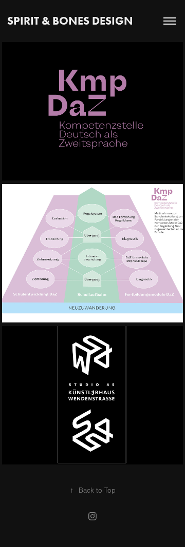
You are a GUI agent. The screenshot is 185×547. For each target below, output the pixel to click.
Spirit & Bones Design (70, 21)
